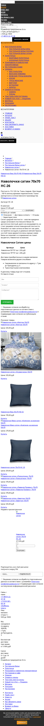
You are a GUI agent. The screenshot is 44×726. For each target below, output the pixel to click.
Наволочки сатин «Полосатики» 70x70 (16, 478)
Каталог (8, 664)
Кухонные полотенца (19, 60)
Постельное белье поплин (21, 51)
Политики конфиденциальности (23, 312)
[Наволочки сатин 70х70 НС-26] (21, 522)
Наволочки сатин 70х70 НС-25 (13, 467)
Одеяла (12, 92)
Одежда (8, 69)
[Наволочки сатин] (8, 198)
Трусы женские (16, 80)
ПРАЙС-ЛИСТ (5, 10)
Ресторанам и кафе (13, 67)
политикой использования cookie (27, 718)
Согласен (22, 722)
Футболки (13, 85)
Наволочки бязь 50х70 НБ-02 (12, 412)
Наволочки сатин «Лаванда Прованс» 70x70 (18, 489)
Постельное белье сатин (20, 53)
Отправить (7, 302)
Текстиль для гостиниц (16, 96)
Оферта (8, 708)
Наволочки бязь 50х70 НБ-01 (12, 173)
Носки (12, 78)
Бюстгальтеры (15, 71)
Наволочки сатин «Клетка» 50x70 (14, 324)
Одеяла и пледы (12, 89)
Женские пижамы (17, 74)
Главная (3, 5)
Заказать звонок (21, 39)
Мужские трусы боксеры (20, 76)
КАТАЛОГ (3, 7)
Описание (7, 215)
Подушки (9, 103)
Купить (4, 331)
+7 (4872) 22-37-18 (8, 36)
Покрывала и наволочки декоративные (16, 63)
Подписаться (25, 574)
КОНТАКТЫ (4, 15)
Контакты (9, 693)
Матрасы (9, 101)
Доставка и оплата (22, 215)
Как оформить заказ (7, 17)
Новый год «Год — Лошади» (18, 99)
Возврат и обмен (6, 22)
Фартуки (13, 83)
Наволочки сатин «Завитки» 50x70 (15, 501)
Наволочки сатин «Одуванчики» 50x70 (16, 372)
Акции (7, 699)
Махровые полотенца (19, 58)
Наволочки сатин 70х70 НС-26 (21, 536)
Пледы (12, 94)
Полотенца (10, 56)
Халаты (12, 87)
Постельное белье (13, 47)
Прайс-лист (9, 695)
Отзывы (36, 215)
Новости (8, 697)
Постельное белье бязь (19, 49)
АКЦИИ (3, 12)
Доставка (4, 19)
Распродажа (10, 105)
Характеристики (10, 217)
